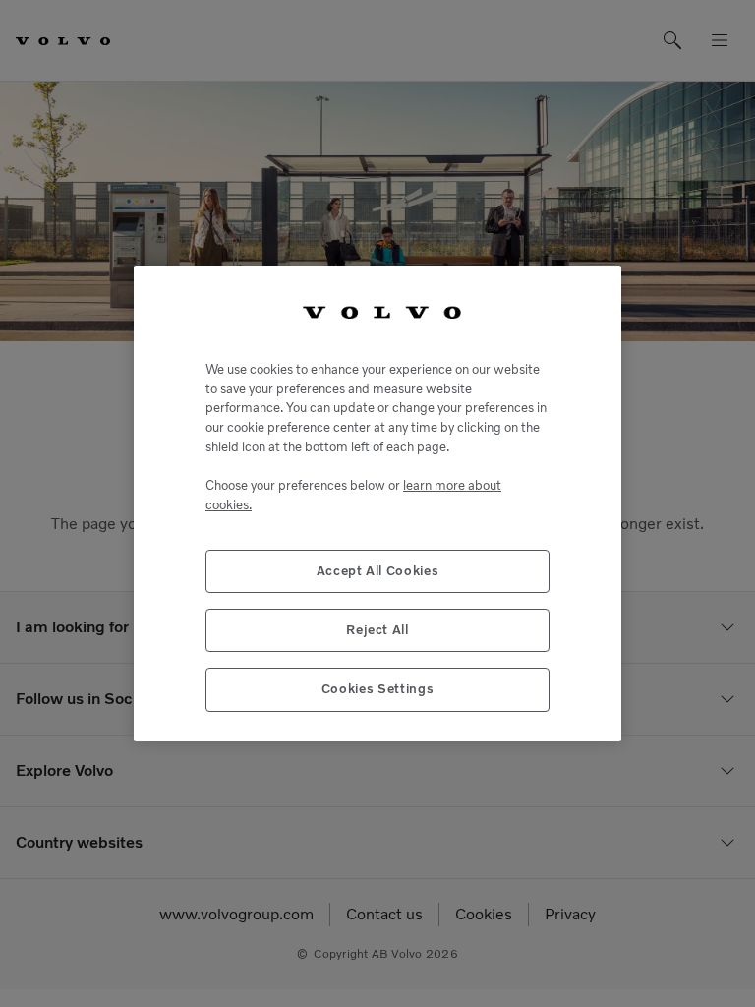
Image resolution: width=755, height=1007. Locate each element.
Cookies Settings (378, 688)
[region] (377, 503)
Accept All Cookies (378, 570)
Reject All (377, 629)
